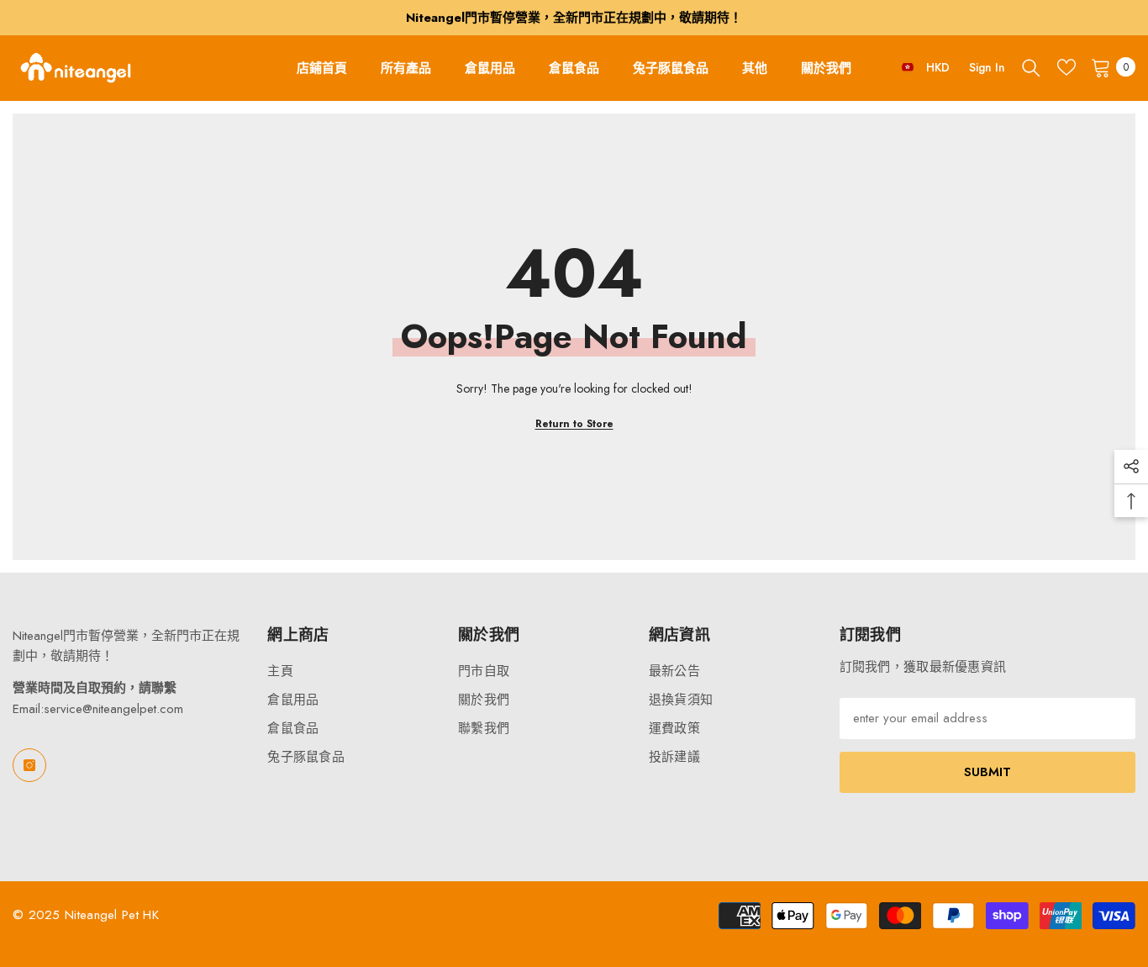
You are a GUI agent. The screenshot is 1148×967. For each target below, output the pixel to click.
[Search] (1031, 67)
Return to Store (574, 423)
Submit (987, 772)
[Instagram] (29, 765)
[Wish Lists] (1066, 67)
